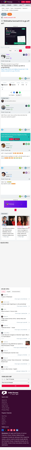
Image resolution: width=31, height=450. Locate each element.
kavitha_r (25, 306)
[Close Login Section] (28, 137)
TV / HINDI (4, 226)
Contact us (5, 404)
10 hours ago (19, 322)
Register (28, 1)
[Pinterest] (14, 430)
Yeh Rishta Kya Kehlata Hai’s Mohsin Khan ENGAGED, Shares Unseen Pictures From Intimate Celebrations (8, 232)
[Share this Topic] (11, 92)
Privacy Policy (5, 410)
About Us (4, 400)
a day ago (20, 355)
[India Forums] (8, 2)
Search (28, 47)
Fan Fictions (5, 367)
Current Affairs (6, 332)
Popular (8, 291)
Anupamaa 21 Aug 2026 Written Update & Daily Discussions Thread (12, 344)
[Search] (19, 1)
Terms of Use (5, 408)
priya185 (25, 322)
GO (20, 50)
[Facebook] (3, 430)
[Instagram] (11, 430)
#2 (29, 112)
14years (5, 85)
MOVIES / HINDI (20, 226)
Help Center (5, 406)
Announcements (16, 291)
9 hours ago (17, 313)
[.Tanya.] (2, 85)
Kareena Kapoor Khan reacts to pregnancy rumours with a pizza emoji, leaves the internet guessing (23, 232)
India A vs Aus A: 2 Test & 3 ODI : (9, 311)
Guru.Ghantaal (24, 299)
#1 (29, 61)
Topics (15, 5)
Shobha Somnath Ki (9, 17)
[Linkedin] (17, 430)
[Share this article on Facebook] (14, 92)
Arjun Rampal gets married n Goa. (10, 352)
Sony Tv (4, 422)
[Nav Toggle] (1, 1)
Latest (3, 291)
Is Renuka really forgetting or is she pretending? (13, 304)
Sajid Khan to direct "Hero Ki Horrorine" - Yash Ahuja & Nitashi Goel (15, 360)
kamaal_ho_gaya (23, 347)
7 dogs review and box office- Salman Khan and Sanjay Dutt (13, 319)
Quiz (20, 5)
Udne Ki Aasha (6, 302)
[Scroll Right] (29, 101)
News (3, 5)
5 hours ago (19, 306)
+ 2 (28, 172)
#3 (29, 150)
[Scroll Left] (2, 101)
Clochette (25, 338)
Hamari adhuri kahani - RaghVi (9, 369)
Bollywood (5, 294)
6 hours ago (16, 347)
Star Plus (4, 416)
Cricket (4, 309)
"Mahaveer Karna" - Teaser (8, 327)
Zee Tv (3, 418)
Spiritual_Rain (24, 313)
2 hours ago (17, 299)
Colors (3, 420)
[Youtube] (8, 430)
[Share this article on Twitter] (17, 92)
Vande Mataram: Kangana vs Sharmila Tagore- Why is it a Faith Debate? (15, 335)
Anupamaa (5, 341)
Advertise (4, 402)
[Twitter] (6, 430)
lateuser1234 (24, 371)
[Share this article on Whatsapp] (20, 92)
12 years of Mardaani (6, 296)
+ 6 (28, 54)
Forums (9, 5)
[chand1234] (10, 85)
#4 (29, 179)
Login (23, 1)
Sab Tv (3, 424)
